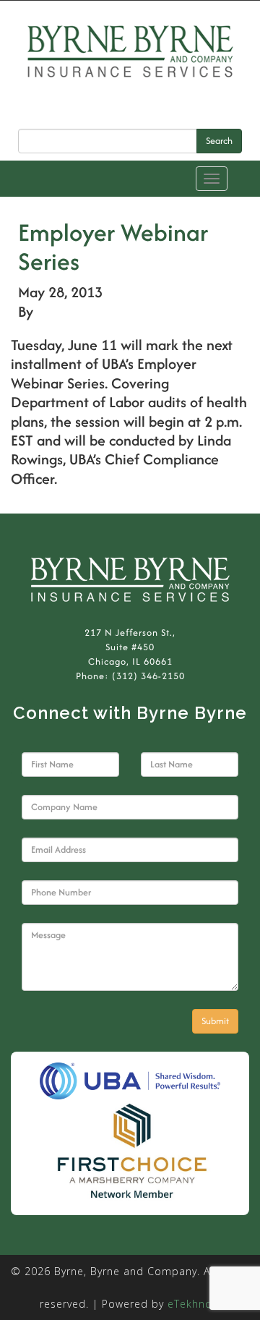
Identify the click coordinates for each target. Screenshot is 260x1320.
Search (219, 141)
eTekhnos (193, 1304)
